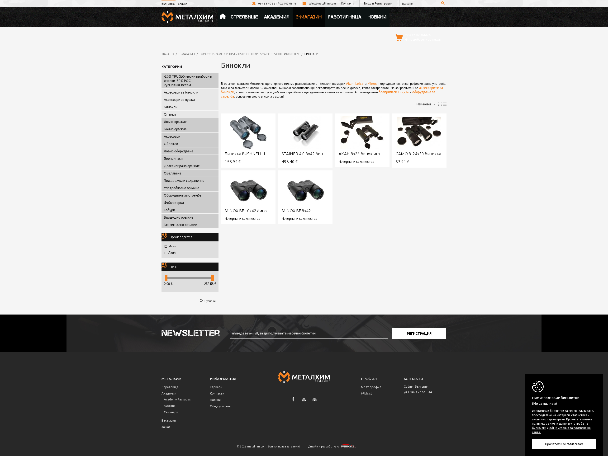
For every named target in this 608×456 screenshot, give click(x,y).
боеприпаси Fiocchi (393, 92)
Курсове (170, 406)
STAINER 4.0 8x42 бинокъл (305, 153)
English (182, 3)
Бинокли (170, 107)
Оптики (170, 114)
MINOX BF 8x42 (296, 210)
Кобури (169, 210)
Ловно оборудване (178, 151)
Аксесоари (172, 136)
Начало (223, 16)
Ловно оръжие (175, 121)
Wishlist (366, 393)
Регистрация (383, 3)
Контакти (348, 3)
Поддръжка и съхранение (184, 180)
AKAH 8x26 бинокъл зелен (362, 153)
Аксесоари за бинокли (181, 92)
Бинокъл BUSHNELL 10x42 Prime (248, 153)
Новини (377, 16)
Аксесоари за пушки (179, 99)
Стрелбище (244, 16)
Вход (367, 3)
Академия (277, 16)
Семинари (171, 412)
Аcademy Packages (177, 399)
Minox (172, 246)
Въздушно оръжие (178, 217)
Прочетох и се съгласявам (564, 444)
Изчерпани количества (356, 161)
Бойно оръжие (175, 129)
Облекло (171, 143)
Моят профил (371, 387)
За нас (166, 427)
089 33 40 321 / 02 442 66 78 (277, 3)
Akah (172, 252)
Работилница (344, 16)
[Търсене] (443, 3)
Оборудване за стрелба (182, 195)
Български (169, 3)
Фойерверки (174, 202)
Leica (359, 83)
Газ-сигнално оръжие (180, 224)
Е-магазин (309, 16)
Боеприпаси (173, 158)
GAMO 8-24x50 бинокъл (418, 153)
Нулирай (210, 301)
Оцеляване (172, 173)
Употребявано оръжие (181, 188)
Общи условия (220, 406)
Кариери (216, 387)
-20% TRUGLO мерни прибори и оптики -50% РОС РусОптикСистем (249, 54)
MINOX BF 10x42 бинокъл (248, 210)
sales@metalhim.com (322, 3)
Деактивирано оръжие (182, 166)
